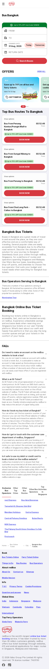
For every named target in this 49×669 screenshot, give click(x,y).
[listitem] (6, 80)
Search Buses (26, 61)
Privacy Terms (16, 586)
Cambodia (17, 607)
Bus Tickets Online (10, 557)
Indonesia (13, 601)
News (26, 592)
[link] (20, 89)
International (8, 613)
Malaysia (37, 601)
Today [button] (29, 45)
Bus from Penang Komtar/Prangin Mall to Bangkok (15, 126)
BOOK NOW (24, 140)
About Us (6, 572)
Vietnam (6, 607)
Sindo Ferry (7, 622)
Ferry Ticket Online (30, 557)
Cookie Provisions (33, 586)
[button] (24, 30)
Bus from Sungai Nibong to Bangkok (17, 155)
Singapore (25, 601)
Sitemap (30, 572)
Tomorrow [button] (39, 45)
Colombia (29, 607)
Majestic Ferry (21, 622)
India (4, 601)
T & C (4, 586)
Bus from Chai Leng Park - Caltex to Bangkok (17, 209)
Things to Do (7, 563)
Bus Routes (21, 563)
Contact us (18, 572)
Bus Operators (36, 563)
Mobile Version (8, 578)
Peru (38, 607)
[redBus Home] (12, 4)
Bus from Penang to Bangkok (18, 181)
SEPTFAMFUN (15, 97)
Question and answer (11, 592)
